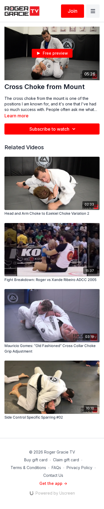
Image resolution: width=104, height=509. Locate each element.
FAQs (56, 467)
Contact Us (53, 475)
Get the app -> (53, 483)
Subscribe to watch (49, 129)
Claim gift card (66, 459)
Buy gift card (35, 459)
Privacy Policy (79, 467)
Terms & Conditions (28, 467)
